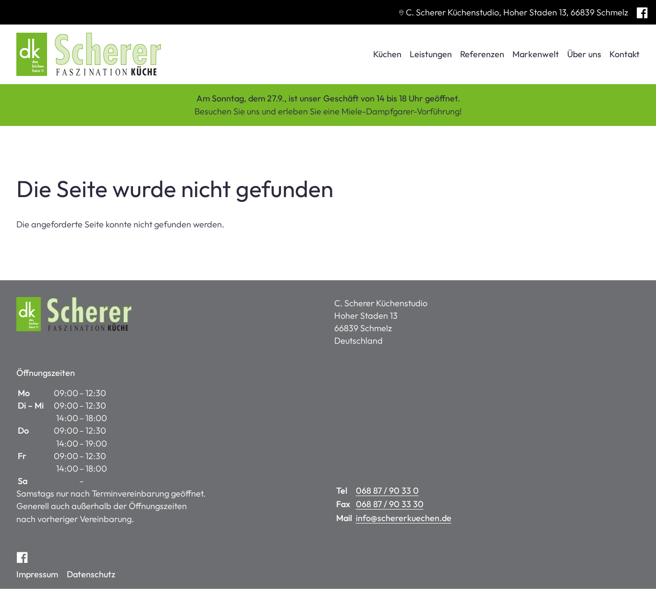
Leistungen (431, 54)
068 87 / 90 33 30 (390, 504)
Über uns (584, 54)
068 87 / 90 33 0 (387, 490)
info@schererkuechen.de (403, 517)
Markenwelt (535, 54)
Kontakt (624, 54)
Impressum (37, 574)
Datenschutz (91, 574)
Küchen (387, 54)
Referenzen (482, 54)
